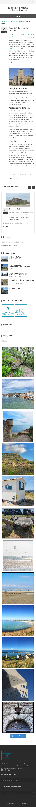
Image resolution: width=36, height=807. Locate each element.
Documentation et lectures (9, 245)
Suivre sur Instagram (19, 736)
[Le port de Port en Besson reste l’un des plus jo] (18, 652)
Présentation (15, 63)
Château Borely (15, 288)
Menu (28, 2)
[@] (7, 342)
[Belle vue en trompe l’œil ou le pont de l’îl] (18, 588)
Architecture (5, 21)
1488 (10, 49)
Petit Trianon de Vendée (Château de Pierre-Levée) (19, 265)
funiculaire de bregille (24, 34)
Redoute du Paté (16, 209)
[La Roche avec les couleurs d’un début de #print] (18, 459)
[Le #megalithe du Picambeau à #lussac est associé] (18, 362)
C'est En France (18, 8)
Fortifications (15, 21)
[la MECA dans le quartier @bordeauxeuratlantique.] (18, 685)
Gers (29, 174)
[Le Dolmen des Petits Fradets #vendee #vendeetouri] (18, 523)
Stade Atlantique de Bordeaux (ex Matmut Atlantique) (20, 274)
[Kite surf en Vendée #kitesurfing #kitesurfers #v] (18, 555)
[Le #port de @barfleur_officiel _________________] (18, 394)
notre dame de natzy (25, 36)
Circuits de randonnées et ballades (12, 242)
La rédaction (24, 179)
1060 (20, 42)
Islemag (9, 803)
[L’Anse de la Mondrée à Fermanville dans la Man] (18, 620)
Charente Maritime (11, 223)
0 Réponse (13, 179)
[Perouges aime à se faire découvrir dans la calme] (18, 717)
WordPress (25, 803)
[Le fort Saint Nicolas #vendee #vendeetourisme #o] (18, 426)
